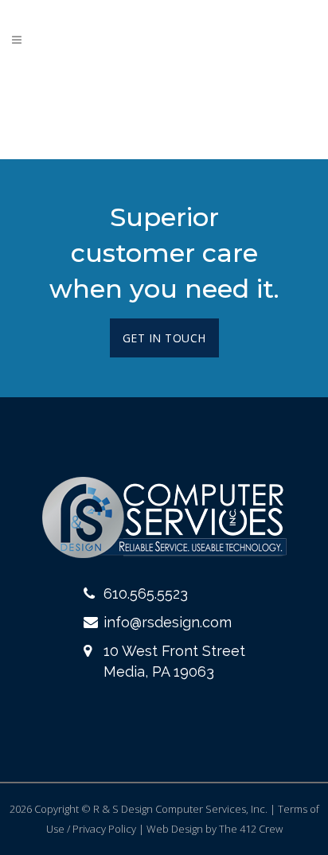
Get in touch (164, 338)
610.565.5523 (145, 593)
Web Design (174, 829)
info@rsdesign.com (167, 622)
